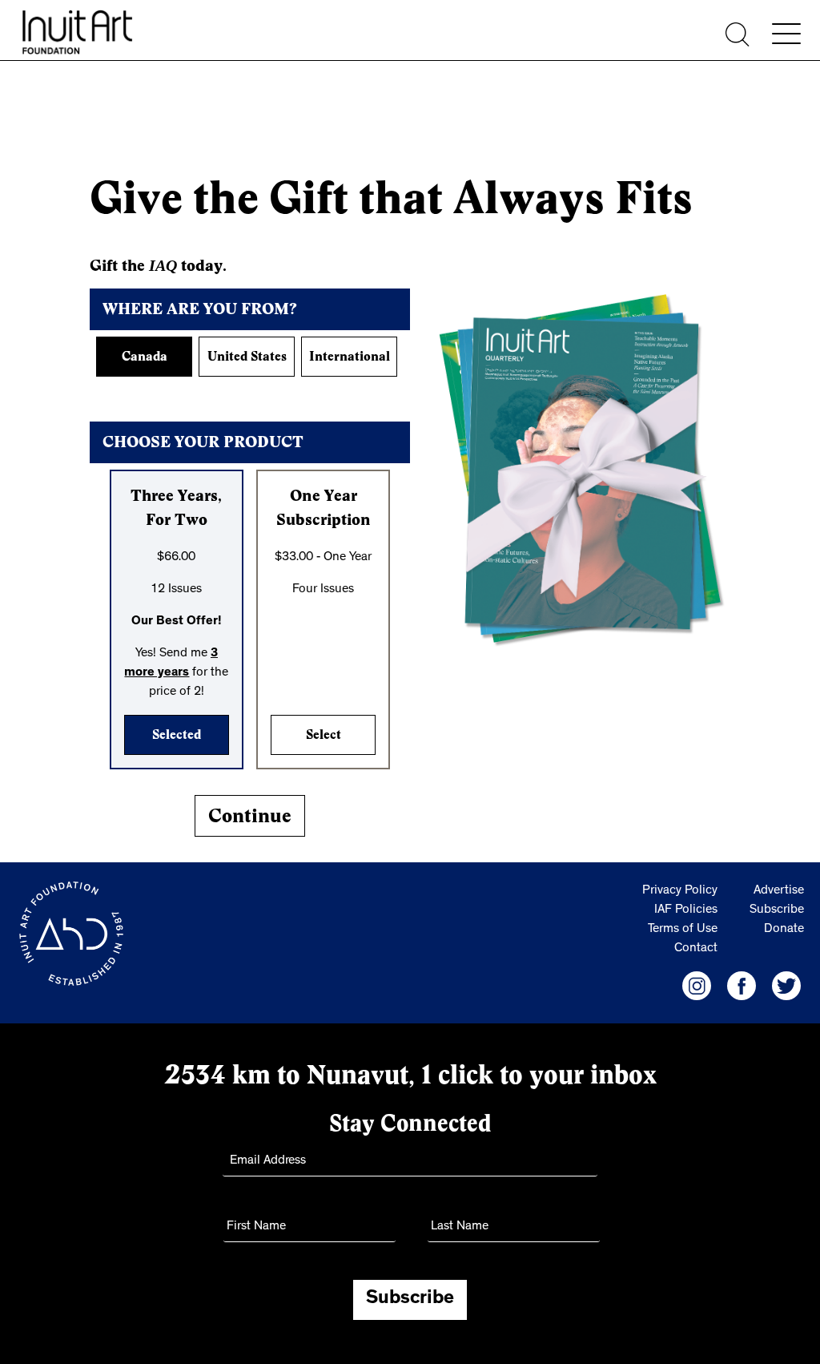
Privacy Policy (680, 891)
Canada (144, 356)
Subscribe (777, 910)
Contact (696, 948)
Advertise (779, 891)
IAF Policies (686, 910)
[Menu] (786, 33)
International (349, 356)
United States (247, 356)
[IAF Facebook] (741, 985)
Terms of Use (683, 929)
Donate (784, 929)
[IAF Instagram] (696, 985)
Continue (249, 816)
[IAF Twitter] (786, 985)
